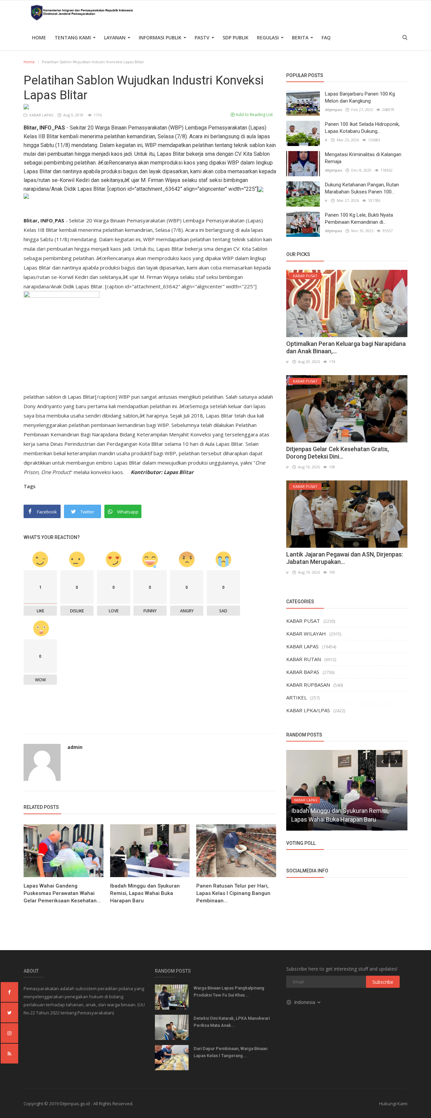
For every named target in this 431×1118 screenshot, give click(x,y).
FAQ (326, 37)
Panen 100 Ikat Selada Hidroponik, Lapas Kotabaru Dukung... (362, 127)
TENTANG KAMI (73, 37)
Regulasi (268, 37)
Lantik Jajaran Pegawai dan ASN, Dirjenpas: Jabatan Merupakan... (344, 558)
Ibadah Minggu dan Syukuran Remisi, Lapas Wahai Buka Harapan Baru (145, 893)
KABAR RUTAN (303, 659)
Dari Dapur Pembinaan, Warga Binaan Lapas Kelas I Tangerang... (230, 1052)
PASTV (203, 37)
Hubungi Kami (393, 1104)
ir (326, 139)
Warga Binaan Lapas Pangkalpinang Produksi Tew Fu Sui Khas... (229, 991)
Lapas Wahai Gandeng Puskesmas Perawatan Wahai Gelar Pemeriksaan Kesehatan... (62, 893)
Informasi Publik (161, 37)
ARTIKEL (296, 697)
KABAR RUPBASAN (308, 684)
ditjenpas (333, 109)
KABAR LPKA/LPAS (308, 710)
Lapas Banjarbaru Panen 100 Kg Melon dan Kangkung (360, 97)
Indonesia (305, 1002)
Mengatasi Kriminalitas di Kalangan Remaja (363, 158)
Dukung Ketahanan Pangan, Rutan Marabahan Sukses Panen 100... (362, 188)
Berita (301, 37)
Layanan (115, 37)
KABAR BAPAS (302, 672)
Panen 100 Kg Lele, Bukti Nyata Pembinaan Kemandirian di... (359, 218)
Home (39, 37)
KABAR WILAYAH (306, 633)
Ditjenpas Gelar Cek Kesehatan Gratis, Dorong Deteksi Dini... (337, 452)
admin (74, 747)
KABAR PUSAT (303, 620)
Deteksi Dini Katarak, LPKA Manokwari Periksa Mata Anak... (232, 1022)
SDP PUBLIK (235, 37)
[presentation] (382, 761)
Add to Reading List (254, 114)
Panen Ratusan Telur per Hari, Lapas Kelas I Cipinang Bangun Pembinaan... (233, 893)
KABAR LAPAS (40, 114)
